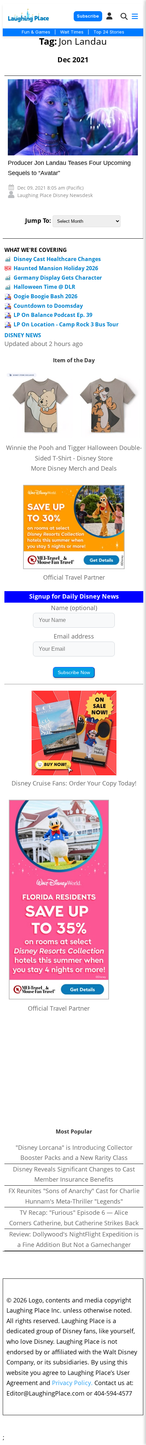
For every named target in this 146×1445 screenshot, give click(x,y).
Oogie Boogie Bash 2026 (45, 296)
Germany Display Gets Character (58, 277)
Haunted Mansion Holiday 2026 (56, 268)
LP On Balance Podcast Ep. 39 (53, 315)
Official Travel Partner (74, 577)
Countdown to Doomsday (48, 305)
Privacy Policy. (72, 1383)
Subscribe (88, 16)
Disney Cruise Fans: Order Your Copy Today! (74, 783)
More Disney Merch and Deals (74, 468)
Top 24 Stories (108, 32)
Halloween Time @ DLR (44, 286)
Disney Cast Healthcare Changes (57, 259)
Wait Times (72, 32)
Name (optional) (74, 608)
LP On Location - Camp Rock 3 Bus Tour (66, 324)
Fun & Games (36, 32)
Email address (74, 636)
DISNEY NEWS (22, 335)
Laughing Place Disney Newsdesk (55, 195)
